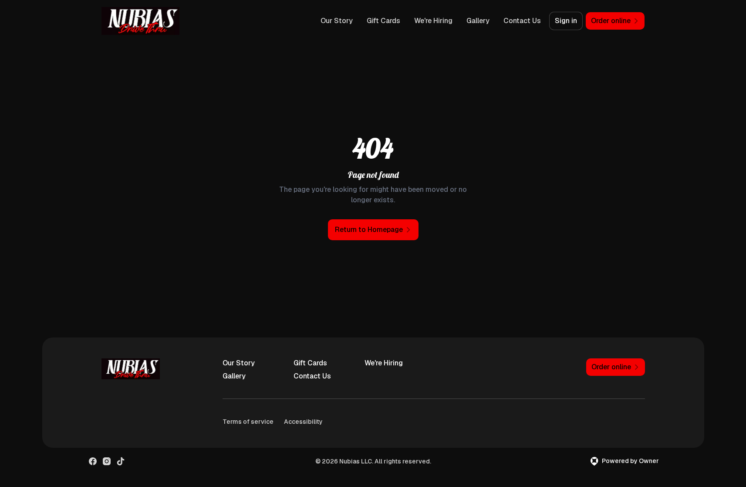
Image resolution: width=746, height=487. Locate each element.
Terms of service (248, 422)
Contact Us (522, 20)
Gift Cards (383, 20)
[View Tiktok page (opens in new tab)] (120, 461)
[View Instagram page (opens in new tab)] (106, 461)
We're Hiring (433, 20)
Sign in (566, 20)
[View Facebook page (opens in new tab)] (93, 461)
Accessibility (303, 422)
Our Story (337, 20)
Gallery (477, 20)
